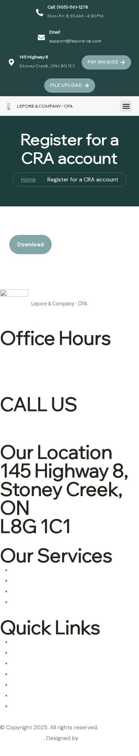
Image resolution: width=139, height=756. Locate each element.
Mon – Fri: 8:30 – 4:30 (68, 365)
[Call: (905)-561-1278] (39, 12)
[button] (126, 106)
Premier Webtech (102, 738)
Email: (55, 32)
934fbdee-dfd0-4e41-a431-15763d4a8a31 (51, 229)
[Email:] (41, 37)
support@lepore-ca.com (75, 40)
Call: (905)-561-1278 (67, 7)
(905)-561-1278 (65, 422)
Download (30, 244)
